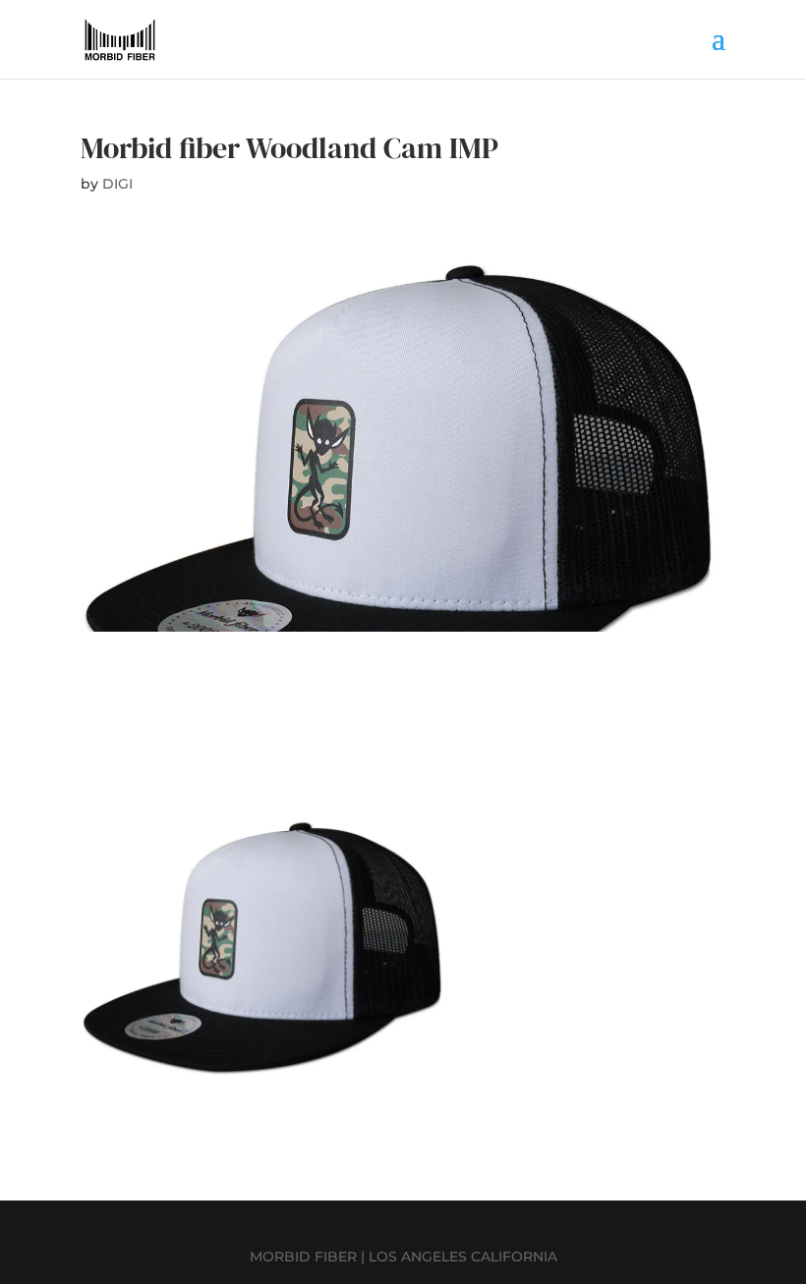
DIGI (117, 184)
